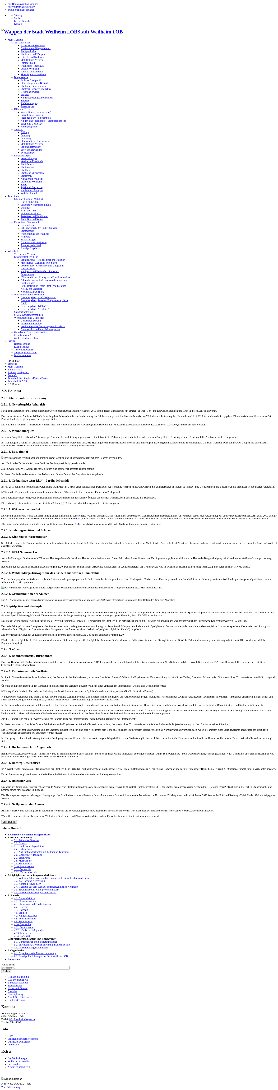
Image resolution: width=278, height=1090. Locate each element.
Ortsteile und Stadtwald (32, 57)
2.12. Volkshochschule (25, 872)
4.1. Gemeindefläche (24, 898)
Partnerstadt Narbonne (32, 71)
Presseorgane (27, 106)
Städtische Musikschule (32, 173)
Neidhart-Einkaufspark (32, 291)
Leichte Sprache (22, 21)
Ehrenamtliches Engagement (35, 141)
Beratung (25, 135)
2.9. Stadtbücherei (23, 863)
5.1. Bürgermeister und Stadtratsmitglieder (35, 941)
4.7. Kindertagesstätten (25, 915)
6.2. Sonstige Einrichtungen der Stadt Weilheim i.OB (41, 956)
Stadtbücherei (27, 164)
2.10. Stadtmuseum (24, 866)
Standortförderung (23, 312)
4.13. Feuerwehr (22, 933)
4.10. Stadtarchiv (22, 924)
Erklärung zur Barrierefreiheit (23, 1038)
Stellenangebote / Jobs (25, 352)
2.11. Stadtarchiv (22, 869)
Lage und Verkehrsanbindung (36, 204)
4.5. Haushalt (21, 909)
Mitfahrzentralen (22, 355)
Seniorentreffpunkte (31, 146)
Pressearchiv (14, 1064)
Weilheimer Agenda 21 (32, 65)
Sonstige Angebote (30, 248)
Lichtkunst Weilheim (31, 181)
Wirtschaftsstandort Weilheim (29, 294)
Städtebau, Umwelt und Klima (36, 89)
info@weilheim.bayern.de (22, 1019)
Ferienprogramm (29, 126)
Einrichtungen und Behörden (35, 83)
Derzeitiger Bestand (31, 320)
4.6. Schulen (20, 912)
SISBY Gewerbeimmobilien (28, 314)
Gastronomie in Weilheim (33, 242)
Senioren (18, 129)
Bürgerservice (21, 77)
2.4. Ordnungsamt (23, 849)
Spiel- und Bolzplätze (31, 123)
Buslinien (25, 207)
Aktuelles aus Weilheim (33, 45)
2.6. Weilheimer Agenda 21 (28, 854)
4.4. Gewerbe (21, 907)
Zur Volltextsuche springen (21, 6)
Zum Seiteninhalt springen (21, 9)
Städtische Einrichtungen (33, 86)
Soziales (25, 94)
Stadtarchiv (26, 175)
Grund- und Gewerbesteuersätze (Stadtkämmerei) (30, 333)
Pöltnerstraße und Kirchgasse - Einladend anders (45, 277)
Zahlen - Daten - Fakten (26, 338)
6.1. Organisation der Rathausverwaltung (35, 953)
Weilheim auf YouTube (19, 1061)
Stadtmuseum (27, 167)
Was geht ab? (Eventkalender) (36, 112)
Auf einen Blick (22, 42)
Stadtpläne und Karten (32, 219)
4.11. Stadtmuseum (23, 927)
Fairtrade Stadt (28, 62)
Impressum (14, 959)
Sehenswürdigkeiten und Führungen (39, 228)
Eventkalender (28, 152)
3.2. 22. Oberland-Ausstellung (29, 881)
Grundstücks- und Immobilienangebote (40, 329)
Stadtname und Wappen (33, 54)
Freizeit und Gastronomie (27, 222)
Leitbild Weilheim (30, 68)
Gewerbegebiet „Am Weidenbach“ (38, 297)
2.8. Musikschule (23, 860)
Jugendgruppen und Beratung (36, 117)
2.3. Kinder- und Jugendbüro (29, 846)
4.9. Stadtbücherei (23, 921)
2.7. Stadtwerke (22, 857)
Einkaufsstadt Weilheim (26, 257)
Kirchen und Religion (32, 190)
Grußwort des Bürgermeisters (36, 48)
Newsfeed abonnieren (19, 1067)
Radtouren (26, 236)
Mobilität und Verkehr (32, 60)
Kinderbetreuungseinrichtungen (37, 97)
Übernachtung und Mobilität (28, 199)
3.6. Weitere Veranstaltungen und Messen (35, 892)
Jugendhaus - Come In (32, 115)
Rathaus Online (22, 343)
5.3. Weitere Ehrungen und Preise (31, 947)
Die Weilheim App (17, 1058)
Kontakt (18, 24)
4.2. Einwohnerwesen (25, 901)
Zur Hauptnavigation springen (23, 4)
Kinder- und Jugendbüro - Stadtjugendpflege (43, 120)
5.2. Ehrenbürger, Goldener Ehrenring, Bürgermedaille (42, 944)
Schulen (25, 100)
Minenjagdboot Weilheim (33, 74)
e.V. (78, 518)
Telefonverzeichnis (23, 349)
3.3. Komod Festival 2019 (27, 883)
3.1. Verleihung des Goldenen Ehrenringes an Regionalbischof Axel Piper (51, 878)
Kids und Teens (22, 109)
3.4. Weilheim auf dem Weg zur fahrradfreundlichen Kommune (46, 886)
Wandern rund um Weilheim (35, 233)
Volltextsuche (8, 964)
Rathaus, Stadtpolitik (31, 80)
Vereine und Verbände (32, 161)
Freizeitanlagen (28, 239)
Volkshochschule (29, 193)
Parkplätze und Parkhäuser (34, 216)
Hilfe (10, 1035)
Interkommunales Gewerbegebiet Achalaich (43, 326)
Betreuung (26, 138)
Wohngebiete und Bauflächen (29, 317)
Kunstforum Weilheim (32, 178)
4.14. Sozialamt (22, 936)
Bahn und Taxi (28, 210)
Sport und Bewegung (31, 149)
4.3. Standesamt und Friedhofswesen (32, 904)
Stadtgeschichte (28, 51)
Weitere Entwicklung (31, 323)
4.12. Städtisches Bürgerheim (29, 930)
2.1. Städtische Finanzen (26, 840)
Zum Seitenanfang (10, 1087)
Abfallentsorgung (29, 103)
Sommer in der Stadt (31, 245)
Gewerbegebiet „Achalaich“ (35, 309)
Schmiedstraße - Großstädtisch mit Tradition (43, 259)
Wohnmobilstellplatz (31, 213)
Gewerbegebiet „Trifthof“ (34, 306)
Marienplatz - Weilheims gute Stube (39, 262)
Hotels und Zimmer (30, 201)
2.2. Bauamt (20, 843)
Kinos (24, 184)
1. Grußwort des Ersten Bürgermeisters (29, 834)
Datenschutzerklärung (19, 1041)
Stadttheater (26, 170)
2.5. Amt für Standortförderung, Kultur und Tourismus (41, 852)
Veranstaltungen (29, 158)
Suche (17, 18)
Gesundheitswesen (30, 91)
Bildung (25, 132)
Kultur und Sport (22, 155)
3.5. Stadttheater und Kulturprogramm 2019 (36, 889)
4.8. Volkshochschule (25, 918)
